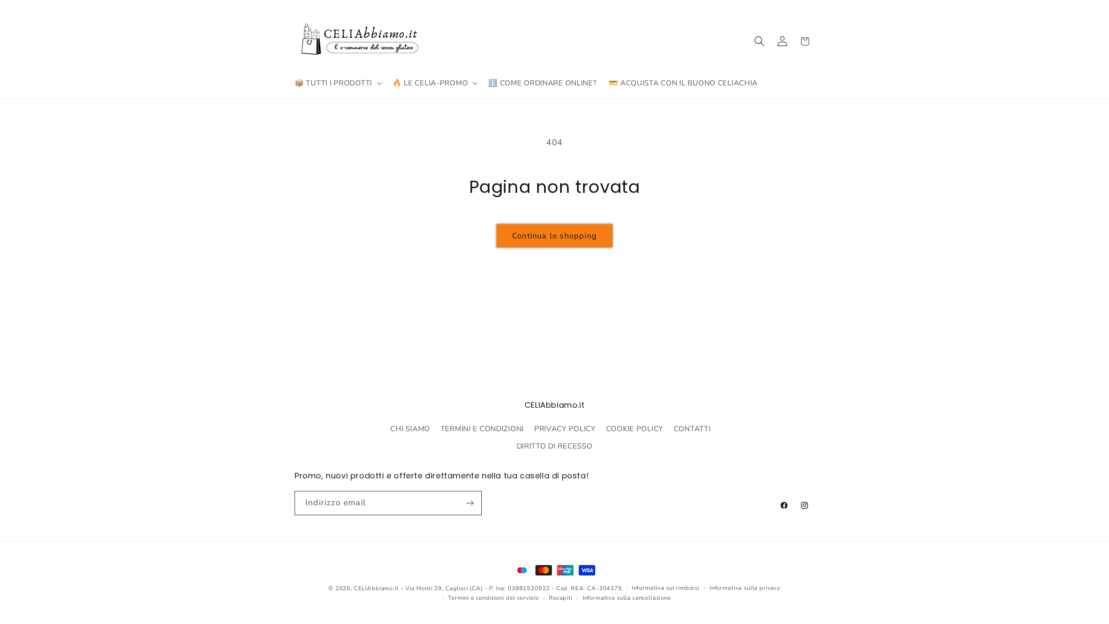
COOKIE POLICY (634, 429)
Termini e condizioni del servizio (493, 598)
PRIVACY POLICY (565, 429)
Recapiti (561, 598)
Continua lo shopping (554, 236)
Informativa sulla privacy (745, 588)
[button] (337, 83)
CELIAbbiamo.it (376, 588)
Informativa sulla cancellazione (627, 598)
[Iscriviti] (469, 503)
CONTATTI (692, 429)
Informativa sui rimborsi (666, 588)
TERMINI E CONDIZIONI (482, 429)
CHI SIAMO (410, 429)
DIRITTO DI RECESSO (555, 446)
